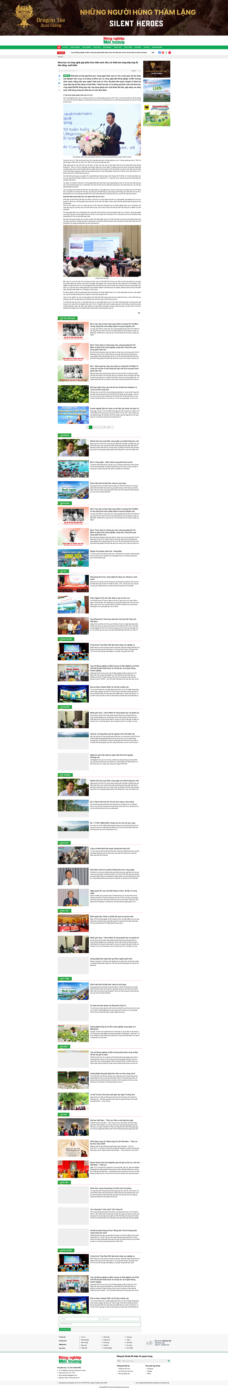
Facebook (150, 1369)
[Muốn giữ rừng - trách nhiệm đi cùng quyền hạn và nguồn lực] (73, 719)
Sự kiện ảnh (62, 1341)
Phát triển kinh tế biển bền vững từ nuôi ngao (108, 483)
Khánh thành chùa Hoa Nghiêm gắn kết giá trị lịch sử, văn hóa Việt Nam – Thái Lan (115, 1163)
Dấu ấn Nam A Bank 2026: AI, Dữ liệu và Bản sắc (109, 687)
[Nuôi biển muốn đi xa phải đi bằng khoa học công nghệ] (73, 876)
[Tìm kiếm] (169, 52)
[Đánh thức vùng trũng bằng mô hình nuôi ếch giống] (73, 1195)
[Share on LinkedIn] (59, 83)
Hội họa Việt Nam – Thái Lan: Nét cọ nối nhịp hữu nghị (111, 1120)
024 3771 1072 (70, 1373)
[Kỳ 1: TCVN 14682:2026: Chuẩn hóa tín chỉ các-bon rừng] (73, 829)
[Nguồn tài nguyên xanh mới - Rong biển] (73, 558)
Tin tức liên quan (67, 318)
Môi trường (86, 47)
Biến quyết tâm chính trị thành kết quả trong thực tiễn (111, 916)
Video (128, 1340)
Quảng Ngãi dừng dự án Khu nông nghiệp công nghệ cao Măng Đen (113, 1028)
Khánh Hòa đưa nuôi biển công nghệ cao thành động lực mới (114, 441)
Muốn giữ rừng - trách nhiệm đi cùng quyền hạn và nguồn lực (114, 713)
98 (108, 427)
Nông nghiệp (75, 47)
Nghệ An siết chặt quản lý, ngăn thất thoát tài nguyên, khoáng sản (111, 756)
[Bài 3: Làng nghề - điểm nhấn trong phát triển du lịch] (73, 469)
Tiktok (149, 1373)
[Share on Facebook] (59, 75)
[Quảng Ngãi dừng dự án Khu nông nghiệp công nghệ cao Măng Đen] (73, 1033)
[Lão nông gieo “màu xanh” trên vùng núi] (73, 1216)
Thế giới (146, 47)
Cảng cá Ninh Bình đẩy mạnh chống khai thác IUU (110, 848)
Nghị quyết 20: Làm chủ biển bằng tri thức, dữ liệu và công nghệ (113, 892)
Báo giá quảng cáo (124, 1373)
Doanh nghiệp (157, 47)
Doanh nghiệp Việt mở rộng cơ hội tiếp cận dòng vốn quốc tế (114, 408)
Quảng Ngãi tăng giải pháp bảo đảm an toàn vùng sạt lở (112, 1073)
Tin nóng (129, 1345)
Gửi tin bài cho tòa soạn (125, 1371)
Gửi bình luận (64, 1329)
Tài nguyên (64, 707)
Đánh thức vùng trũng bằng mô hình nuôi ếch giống (110, 1188)
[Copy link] (59, 90)
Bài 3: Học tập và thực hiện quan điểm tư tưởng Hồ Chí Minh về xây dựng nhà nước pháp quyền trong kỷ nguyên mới (114, 325)
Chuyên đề (64, 435)
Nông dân (64, 1182)
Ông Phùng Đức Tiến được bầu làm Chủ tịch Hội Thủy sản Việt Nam (113, 620)
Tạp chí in (62, 1348)
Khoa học (97, 47)
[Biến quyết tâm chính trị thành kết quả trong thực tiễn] (73, 923)
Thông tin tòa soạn (124, 1369)
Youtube (149, 1371)
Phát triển (128, 47)
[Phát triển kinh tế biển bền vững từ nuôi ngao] (73, 490)
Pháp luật (117, 47)
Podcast (129, 1337)
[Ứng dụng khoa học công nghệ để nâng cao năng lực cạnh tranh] (73, 583)
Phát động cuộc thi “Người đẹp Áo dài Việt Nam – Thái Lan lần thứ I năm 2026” (113, 1142)
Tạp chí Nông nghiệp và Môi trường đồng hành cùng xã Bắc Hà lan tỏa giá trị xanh (114, 1053)
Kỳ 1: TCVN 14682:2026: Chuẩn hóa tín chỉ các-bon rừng (112, 823)
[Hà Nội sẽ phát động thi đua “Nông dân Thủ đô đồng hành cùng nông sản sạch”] (73, 1237)
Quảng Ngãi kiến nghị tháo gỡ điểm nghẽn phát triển (111, 959)
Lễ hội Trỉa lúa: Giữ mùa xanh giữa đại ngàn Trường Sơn (112, 1095)
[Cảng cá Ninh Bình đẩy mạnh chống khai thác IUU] (73, 855)
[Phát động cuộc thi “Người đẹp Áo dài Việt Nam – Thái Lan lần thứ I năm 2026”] (73, 1148)
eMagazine (64, 503)
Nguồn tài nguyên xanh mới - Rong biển (106, 551)
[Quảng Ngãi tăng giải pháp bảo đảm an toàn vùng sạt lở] (73, 1080)
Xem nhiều (130, 1348)
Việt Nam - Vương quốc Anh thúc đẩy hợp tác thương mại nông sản (76, 52)
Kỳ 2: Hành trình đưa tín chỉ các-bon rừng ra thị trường (112, 802)
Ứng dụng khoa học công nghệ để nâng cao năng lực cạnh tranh (113, 578)
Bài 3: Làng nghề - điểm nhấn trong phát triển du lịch (111, 462)
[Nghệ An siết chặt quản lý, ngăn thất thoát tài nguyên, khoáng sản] (73, 761)
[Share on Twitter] (59, 79)
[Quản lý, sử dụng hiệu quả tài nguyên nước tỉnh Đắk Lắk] (73, 740)
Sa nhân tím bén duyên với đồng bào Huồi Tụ (108, 1005)
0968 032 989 (166, 1341)
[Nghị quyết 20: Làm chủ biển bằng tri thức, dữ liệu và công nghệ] (73, 897)
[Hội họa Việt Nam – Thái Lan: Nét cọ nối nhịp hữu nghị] (73, 1127)
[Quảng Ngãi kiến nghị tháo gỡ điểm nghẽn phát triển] (73, 965)
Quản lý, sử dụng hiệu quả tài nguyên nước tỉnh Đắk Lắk (112, 734)
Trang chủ (62, 1337)
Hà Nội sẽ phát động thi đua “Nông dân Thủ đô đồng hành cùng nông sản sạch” (113, 1231)
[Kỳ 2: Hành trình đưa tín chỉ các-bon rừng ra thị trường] (73, 808)
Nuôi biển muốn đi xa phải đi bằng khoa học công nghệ (112, 870)
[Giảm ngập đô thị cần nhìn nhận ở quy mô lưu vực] (73, 604)
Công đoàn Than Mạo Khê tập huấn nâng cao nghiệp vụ (112, 645)
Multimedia (107, 47)
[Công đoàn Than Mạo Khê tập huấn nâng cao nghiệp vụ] (73, 651)
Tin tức (65, 47)
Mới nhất (129, 1342)
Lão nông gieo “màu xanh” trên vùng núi (106, 1209)
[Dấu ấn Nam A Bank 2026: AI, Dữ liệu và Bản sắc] (73, 693)
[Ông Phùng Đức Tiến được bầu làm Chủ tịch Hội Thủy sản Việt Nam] (73, 626)
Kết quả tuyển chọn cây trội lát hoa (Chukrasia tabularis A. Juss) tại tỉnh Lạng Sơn (113, 388)
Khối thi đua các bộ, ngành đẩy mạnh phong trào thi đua (121, 52)
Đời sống (138, 47)
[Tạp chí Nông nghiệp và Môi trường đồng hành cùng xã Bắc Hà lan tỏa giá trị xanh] (73, 1059)
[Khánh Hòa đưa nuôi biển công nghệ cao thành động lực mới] (73, 447)
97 (104, 427)
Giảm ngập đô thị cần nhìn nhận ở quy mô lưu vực (110, 598)
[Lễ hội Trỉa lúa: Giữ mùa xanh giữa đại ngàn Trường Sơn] (73, 1101)
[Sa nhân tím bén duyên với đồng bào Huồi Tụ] (73, 1012)
